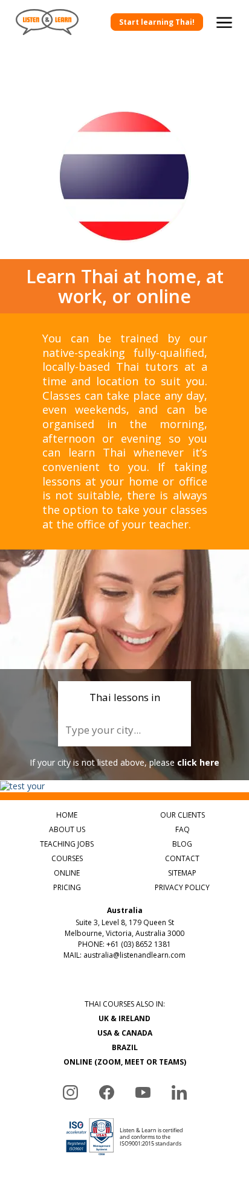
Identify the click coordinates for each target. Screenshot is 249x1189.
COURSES (67, 858)
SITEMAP (182, 873)
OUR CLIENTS (182, 815)
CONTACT (182, 858)
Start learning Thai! (157, 22)
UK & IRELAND (124, 1018)
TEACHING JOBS (67, 844)
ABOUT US (67, 829)
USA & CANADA (124, 1033)
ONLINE (67, 873)
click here (198, 762)
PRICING (67, 887)
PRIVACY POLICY (182, 887)
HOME (66, 815)
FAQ (182, 829)
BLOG (182, 844)
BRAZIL (125, 1047)
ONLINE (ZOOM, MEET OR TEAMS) (124, 1062)
